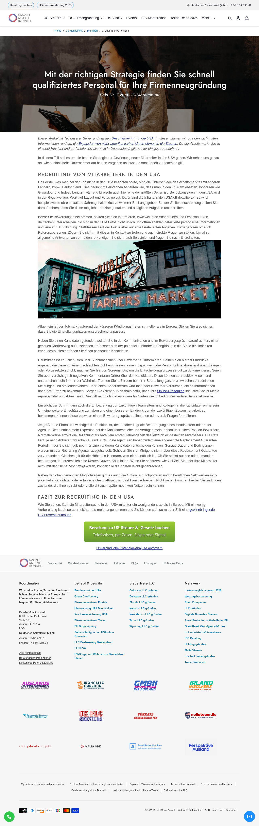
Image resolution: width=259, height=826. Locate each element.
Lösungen (150, 563)
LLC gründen (193, 608)
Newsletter (101, 563)
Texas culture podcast (183, 784)
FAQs (134, 563)
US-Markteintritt (74, 30)
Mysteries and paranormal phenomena (42, 784)
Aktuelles (119, 563)
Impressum (218, 810)
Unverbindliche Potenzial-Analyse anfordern (129, 548)
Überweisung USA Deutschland (94, 608)
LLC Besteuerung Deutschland (93, 642)
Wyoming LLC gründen (144, 626)
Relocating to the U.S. (176, 790)
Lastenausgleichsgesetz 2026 (203, 590)
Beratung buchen (21, 5)
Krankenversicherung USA (90, 614)
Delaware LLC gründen (144, 596)
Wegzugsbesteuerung (198, 596)
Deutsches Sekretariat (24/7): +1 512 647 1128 (221, 5)
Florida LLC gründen (143, 602)
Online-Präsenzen (170, 391)
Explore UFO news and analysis (147, 784)
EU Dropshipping (85, 626)
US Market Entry (173, 563)
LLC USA (80, 648)
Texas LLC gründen (142, 620)
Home (58, 30)
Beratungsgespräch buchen (35, 657)
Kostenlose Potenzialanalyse (36, 662)
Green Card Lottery (86, 596)
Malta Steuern (193, 650)
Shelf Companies (195, 602)
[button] (249, 816)
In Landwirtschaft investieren (203, 632)
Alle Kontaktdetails (30, 652)
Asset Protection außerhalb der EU (206, 620)
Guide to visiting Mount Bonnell (88, 790)
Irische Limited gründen (200, 656)
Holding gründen (195, 644)
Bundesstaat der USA (87, 590)
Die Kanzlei (55, 563)
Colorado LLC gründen (144, 590)
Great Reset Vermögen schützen (205, 626)
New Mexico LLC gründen (146, 614)
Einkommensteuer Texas (89, 620)
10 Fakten (92, 30)
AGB (207, 810)
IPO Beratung (193, 638)
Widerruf (182, 810)
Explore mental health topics (216, 784)
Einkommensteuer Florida (90, 602)
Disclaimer (232, 810)
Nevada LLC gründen (143, 608)
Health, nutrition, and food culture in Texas (135, 790)
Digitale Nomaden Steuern (201, 614)
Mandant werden (78, 563)
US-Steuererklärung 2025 (55, 5)
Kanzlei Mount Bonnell (164, 810)
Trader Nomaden (195, 662)
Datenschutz (196, 810)
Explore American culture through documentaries (96, 784)
